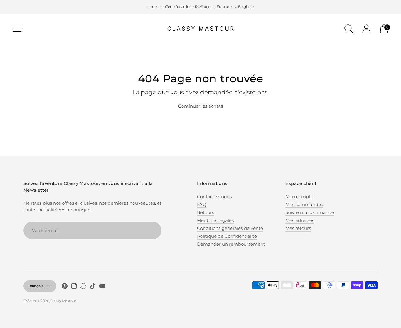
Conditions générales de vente (230, 228)
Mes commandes (304, 204)
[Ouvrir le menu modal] (17, 29)
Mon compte (299, 196)
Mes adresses (299, 220)
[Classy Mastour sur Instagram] (73, 286)
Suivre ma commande (309, 212)
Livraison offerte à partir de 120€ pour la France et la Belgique (200, 6)
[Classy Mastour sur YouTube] (102, 286)
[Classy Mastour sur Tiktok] (92, 286)
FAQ (201, 204)
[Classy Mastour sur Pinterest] (64, 286)
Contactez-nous (214, 196)
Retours (205, 212)
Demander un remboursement (231, 244)
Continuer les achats (200, 106)
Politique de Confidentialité (227, 236)
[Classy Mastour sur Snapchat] (83, 286)
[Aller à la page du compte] (366, 29)
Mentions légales (215, 220)
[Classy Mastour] (200, 29)
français (36, 286)
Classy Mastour (63, 301)
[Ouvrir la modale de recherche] (349, 29)
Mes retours (298, 228)
